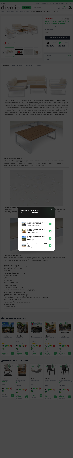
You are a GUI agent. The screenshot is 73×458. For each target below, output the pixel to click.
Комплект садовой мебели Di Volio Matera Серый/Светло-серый (36, 222)
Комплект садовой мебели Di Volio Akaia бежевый (36, 237)
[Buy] (50, 224)
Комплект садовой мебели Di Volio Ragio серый (36, 230)
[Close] (51, 209)
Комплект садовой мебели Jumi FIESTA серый (37, 244)
